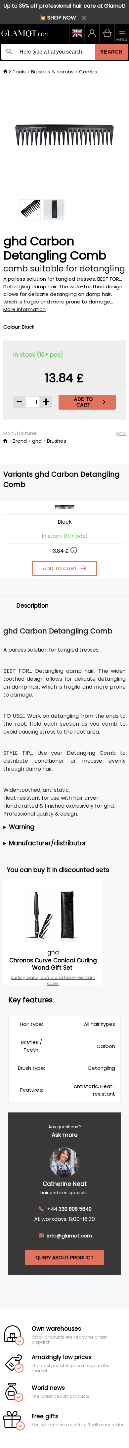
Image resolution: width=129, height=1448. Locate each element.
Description (33, 606)
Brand (20, 440)
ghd (121, 433)
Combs (88, 71)
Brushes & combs (52, 71)
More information (24, 309)
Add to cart (83, 402)
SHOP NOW (61, 17)
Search (111, 52)
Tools (19, 71)
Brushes (56, 440)
